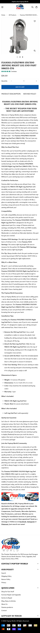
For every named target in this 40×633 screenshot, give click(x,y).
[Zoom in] (35, 51)
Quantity (4, 81)
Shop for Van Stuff (7, 591)
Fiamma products (7, 607)
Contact (4, 610)
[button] (36, 7)
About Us (4, 604)
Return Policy (5, 579)
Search (3, 573)
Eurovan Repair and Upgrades (11, 595)
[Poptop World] (20, 7)
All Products (12, 15)
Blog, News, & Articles (8, 601)
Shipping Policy (6, 576)
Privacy (3, 582)
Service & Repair (6, 598)
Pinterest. (5, 524)
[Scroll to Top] (37, 623)
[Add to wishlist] (35, 21)
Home (3, 15)
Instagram (31, 522)
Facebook (22, 522)
